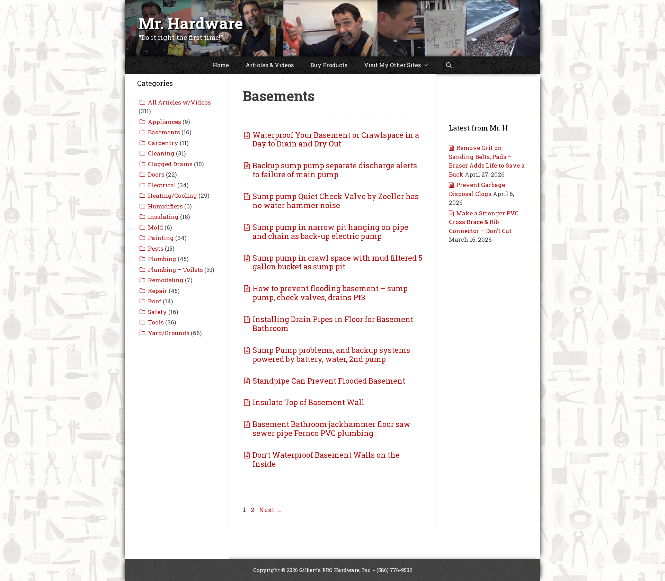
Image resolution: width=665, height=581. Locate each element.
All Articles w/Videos (179, 102)
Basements (164, 132)
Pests (155, 248)
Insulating (163, 217)
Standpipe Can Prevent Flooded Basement (328, 381)
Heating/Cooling (172, 195)
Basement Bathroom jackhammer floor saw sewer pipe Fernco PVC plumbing (331, 428)
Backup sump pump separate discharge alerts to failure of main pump (334, 169)
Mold (155, 227)
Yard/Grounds (168, 333)
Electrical (162, 185)
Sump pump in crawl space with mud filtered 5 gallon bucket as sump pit (337, 262)
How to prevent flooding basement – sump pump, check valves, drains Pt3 (330, 292)
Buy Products (328, 65)
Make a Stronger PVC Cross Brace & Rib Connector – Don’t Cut (483, 222)
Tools (156, 322)
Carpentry (163, 143)
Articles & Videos (270, 65)
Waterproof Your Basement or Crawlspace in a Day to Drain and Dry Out (335, 139)
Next (270, 510)
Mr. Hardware (191, 23)
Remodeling (166, 280)
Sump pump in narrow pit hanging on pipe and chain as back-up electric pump (330, 231)
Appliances (164, 122)
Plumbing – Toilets (175, 270)
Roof (154, 301)
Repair (157, 291)
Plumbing (162, 259)
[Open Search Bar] (449, 65)
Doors (156, 174)
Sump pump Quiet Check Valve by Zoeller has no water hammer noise (335, 200)
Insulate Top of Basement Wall (308, 402)
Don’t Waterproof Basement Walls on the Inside (326, 459)
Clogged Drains (170, 164)
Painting (161, 238)
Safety (157, 312)
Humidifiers (165, 206)
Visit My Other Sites (392, 65)
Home (221, 65)
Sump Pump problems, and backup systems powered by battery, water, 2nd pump (331, 354)
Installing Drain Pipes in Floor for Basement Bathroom (332, 323)
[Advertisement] (176, 451)
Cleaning (161, 153)
